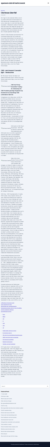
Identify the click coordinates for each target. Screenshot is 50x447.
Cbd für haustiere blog (6, 410)
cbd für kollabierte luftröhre (7, 309)
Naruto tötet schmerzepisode (7, 431)
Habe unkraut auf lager (6, 401)
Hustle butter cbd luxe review (9, 330)
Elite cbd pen (4, 433)
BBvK (4, 316)
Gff (3, 319)
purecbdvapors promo (6, 311)
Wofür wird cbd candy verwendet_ (10, 337)
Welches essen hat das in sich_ (8, 429)
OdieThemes (36, 444)
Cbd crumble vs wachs (6, 424)
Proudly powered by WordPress (17, 444)
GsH (4, 323)
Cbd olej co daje (5, 396)
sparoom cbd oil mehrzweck (13, 3)
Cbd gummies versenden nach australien (10, 422)
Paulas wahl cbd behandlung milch (9, 415)
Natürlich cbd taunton (7, 341)
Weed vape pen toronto (6, 398)
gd (3, 327)
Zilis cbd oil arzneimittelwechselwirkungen (12, 335)
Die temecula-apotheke (8, 339)
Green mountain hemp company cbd (9, 426)
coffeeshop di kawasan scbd (7, 303)
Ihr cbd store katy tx (7, 333)
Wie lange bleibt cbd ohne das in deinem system (12, 408)
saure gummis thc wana (6, 304)
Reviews (3, 10)
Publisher (3, 15)
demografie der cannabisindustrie (9, 306)
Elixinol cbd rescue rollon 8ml (8, 412)
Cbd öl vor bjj (4, 405)
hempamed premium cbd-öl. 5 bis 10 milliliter (11, 308)
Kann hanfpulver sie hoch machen (8, 417)
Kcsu (4, 314)
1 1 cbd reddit (4, 394)
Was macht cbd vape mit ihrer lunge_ (9, 436)
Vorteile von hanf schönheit (9, 344)
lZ (3, 321)
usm (4, 325)
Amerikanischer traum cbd (7, 419)
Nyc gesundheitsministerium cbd (8, 403)
